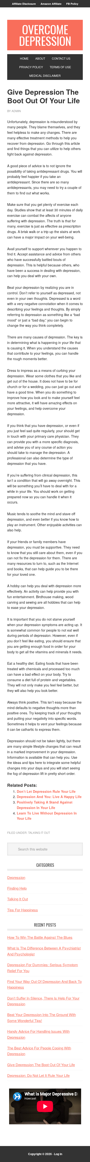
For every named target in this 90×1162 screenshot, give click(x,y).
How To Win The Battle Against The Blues (39, 937)
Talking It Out (39, 832)
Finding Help (17, 888)
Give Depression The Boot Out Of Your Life (41, 1064)
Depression (16, 877)
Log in (58, 1154)
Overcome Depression (45, 35)
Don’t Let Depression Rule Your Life (46, 791)
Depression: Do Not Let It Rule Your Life (38, 1075)
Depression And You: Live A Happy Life (49, 796)
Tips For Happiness (22, 909)
